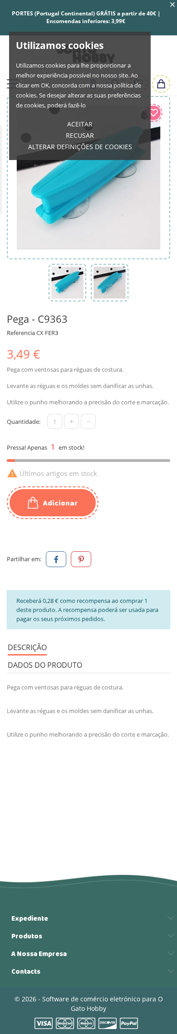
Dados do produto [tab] (45, 665)
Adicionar (60, 503)
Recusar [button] (80, 135)
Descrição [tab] (27, 647)
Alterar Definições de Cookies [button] (80, 146)
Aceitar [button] (80, 124)
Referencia (21, 333)
